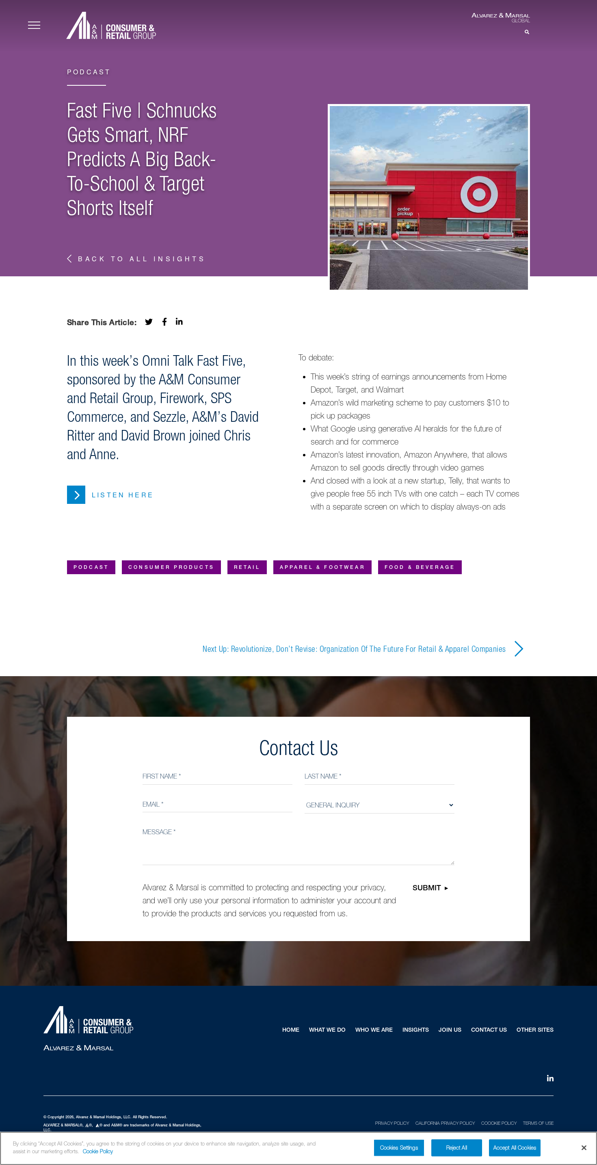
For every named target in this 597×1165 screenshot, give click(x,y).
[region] (298, 1148)
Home (290, 1030)
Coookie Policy (499, 1123)
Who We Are (374, 1030)
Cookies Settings (399, 1148)
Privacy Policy (392, 1123)
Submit (427, 888)
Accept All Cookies (514, 1148)
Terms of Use (538, 1123)
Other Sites (535, 1030)
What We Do (327, 1030)
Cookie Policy (98, 1151)
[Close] (584, 1147)
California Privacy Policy (445, 1123)
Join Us (450, 1030)
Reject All (456, 1148)
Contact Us (489, 1030)
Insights (415, 1030)
